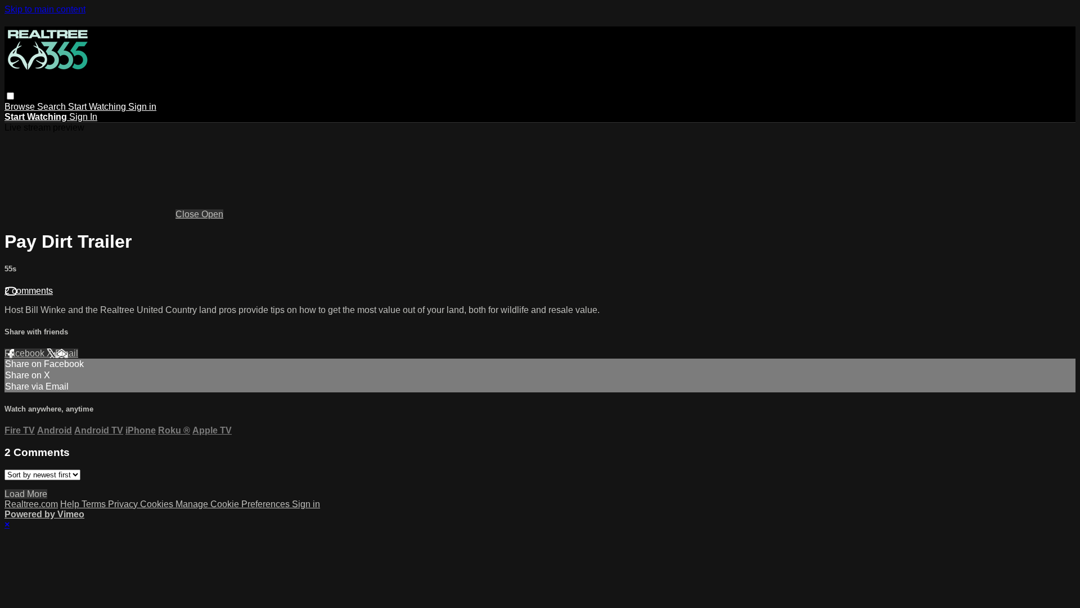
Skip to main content (45, 9)
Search (52, 106)
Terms (95, 504)
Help (71, 504)
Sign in (142, 106)
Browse (20, 106)
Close (188, 214)
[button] (10, 96)
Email (66, 353)
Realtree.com (31, 504)
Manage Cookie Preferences (234, 504)
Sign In (83, 117)
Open (212, 214)
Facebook (25, 353)
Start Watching (98, 106)
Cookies (158, 504)
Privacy (124, 504)
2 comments (28, 291)
